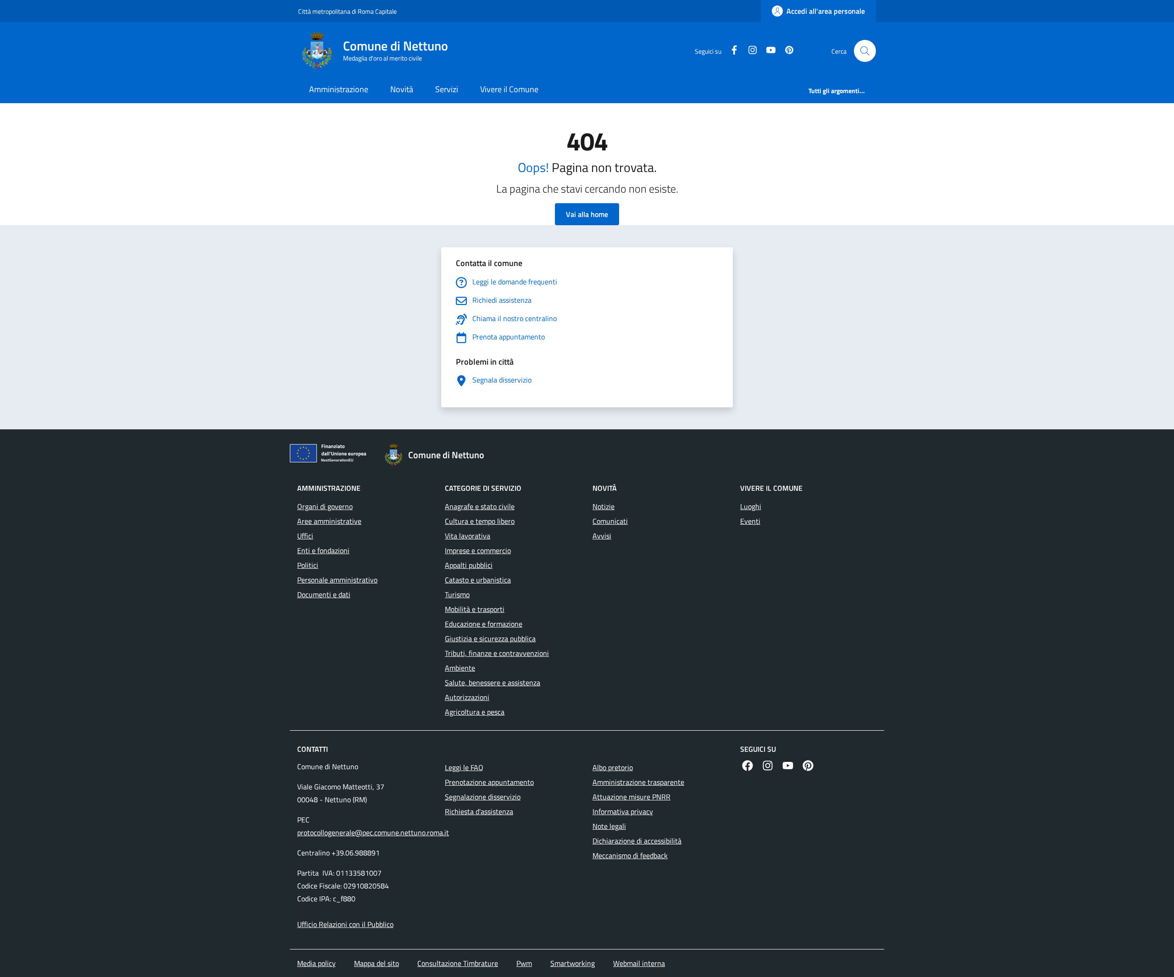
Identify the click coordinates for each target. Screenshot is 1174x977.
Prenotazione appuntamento (489, 782)
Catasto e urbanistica (478, 579)
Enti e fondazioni (323, 550)
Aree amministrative (329, 521)
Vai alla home (587, 214)
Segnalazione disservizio (483, 796)
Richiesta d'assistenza (479, 811)
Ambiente (460, 667)
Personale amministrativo (337, 579)
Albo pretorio (613, 767)
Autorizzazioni (467, 697)
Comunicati (610, 521)
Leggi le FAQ (464, 767)
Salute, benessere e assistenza (492, 682)
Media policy (316, 963)
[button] (865, 51)
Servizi (446, 89)
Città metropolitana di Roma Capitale (347, 11)
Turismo (457, 594)
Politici (307, 565)
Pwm (524, 963)
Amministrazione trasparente (638, 782)
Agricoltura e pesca (474, 711)
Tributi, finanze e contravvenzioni (497, 653)
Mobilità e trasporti (474, 609)
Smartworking (572, 963)
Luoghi (750, 506)
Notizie (604, 506)
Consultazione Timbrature (457, 963)
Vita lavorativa (467, 535)
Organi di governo (325, 506)
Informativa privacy (623, 811)
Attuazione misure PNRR (631, 796)
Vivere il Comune (509, 89)
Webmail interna (639, 963)
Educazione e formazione (483, 623)
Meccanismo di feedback (630, 855)
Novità (401, 89)
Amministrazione (338, 89)
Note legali (609, 826)
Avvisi (602, 535)
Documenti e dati (323, 594)
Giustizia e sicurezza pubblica (490, 638)
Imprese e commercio (478, 550)
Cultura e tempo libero (480, 521)
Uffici (305, 535)
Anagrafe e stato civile (480, 506)
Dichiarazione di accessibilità (637, 840)
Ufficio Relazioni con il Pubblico (345, 924)
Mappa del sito (376, 963)
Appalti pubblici (469, 565)
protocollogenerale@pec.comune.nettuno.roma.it (373, 832)
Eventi (750, 521)
